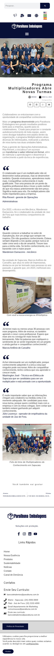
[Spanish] (45, 18)
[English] (45, 12)
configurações (32, 644)
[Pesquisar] (45, 6)
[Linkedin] (30, 534)
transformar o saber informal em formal (25, 152)
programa (16, 122)
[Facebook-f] (18, 534)
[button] (27, 34)
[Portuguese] (45, 15)
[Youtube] (35, 534)
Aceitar (8, 651)
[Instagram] (24, 534)
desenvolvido (27, 122)
